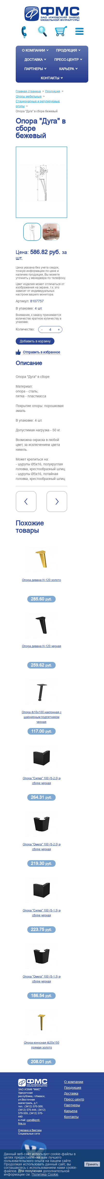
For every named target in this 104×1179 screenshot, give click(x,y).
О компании (33, 50)
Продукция (66, 50)
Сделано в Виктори (30, 1130)
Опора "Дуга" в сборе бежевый (37, 111)
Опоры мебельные (29, 96)
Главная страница (28, 91)
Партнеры (33, 69)
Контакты (50, 78)
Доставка (34, 59)
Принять (92, 1164)
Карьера (66, 69)
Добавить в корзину (35, 341)
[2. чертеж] (41, 182)
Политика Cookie (45, 1174)
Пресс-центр (66, 59)
